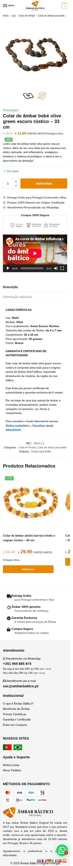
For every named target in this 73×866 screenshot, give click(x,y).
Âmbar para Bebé (41, 451)
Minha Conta (11, 765)
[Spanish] (64, 860)
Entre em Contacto (15, 725)
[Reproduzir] (8, 268)
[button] (62, 850)
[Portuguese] (59, 860)
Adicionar (44, 183)
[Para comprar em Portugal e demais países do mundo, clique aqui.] (8, 749)
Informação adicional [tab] (17, 297)
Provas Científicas (14, 714)
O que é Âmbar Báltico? (18, 703)
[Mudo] (56, 268)
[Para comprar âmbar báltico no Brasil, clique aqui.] (18, 749)
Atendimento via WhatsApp (21, 661)
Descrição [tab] (10, 287)
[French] (44, 860)
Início (6, 15)
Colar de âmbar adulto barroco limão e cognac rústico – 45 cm (29, 538)
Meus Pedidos (12, 770)
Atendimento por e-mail (20, 683)
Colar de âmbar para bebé (52, 15)
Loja (13, 15)
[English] (39, 860)
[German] (49, 860)
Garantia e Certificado (17, 719)
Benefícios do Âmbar (16, 708)
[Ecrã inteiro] (62, 268)
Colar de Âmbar (26, 15)
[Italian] (54, 860)
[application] (35, 253)
